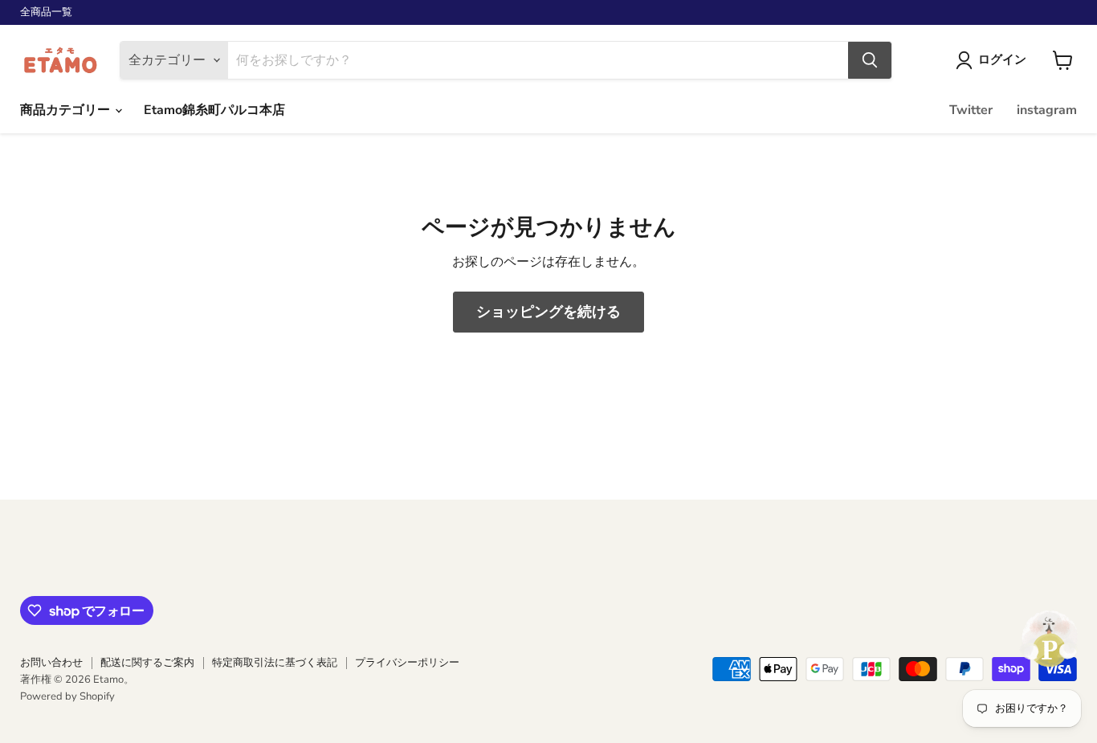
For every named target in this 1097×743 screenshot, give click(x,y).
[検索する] (869, 60)
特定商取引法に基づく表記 (274, 662)
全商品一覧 (46, 12)
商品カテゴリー (66, 110)
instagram (1047, 110)
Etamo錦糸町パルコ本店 (214, 110)
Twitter (971, 110)
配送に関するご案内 (147, 662)
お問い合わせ (51, 662)
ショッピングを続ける (548, 311)
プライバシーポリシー (407, 662)
